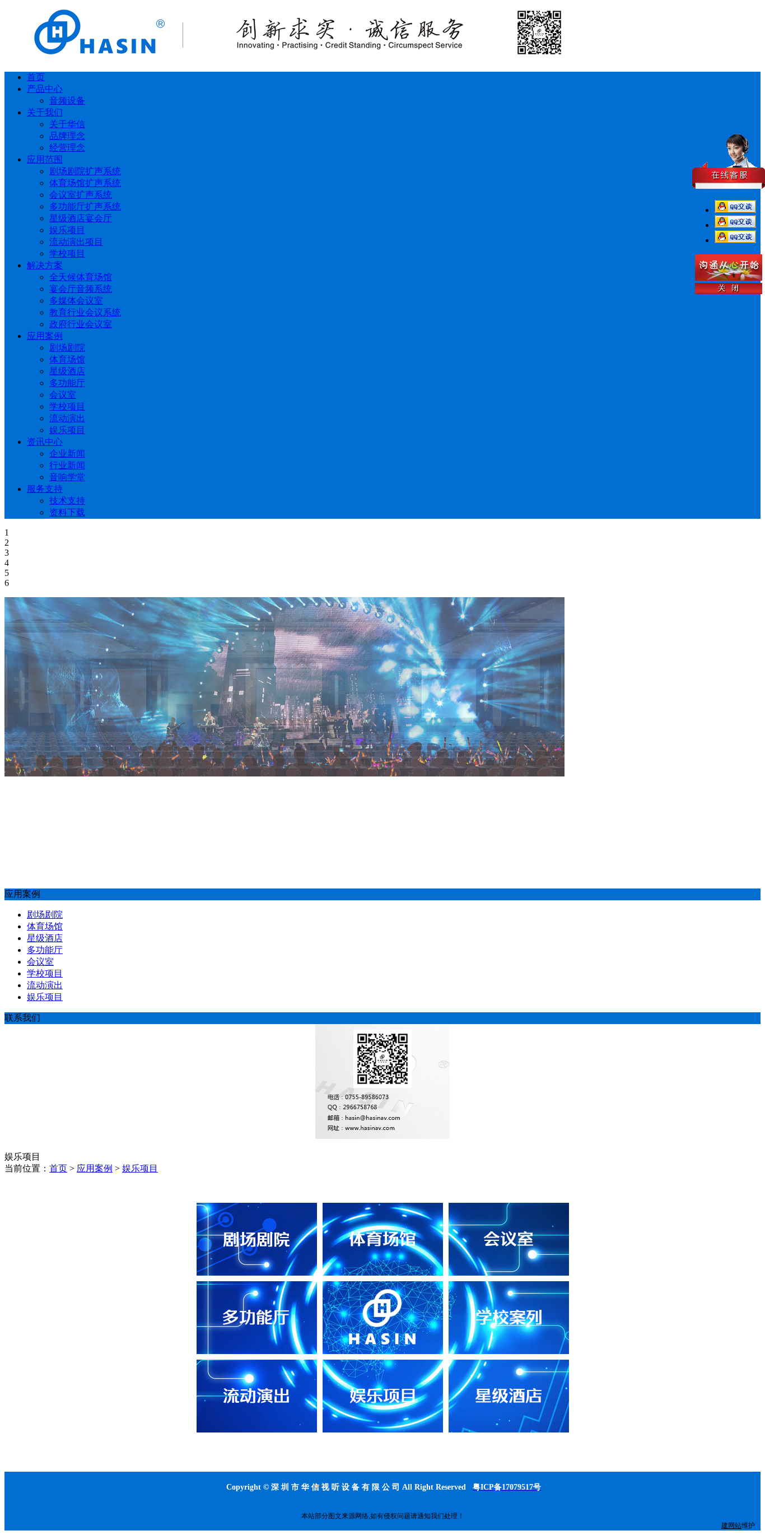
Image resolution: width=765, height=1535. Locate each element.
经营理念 (67, 147)
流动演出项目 (76, 241)
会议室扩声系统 (80, 194)
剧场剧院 (67, 347)
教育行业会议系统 (85, 312)
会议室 (62, 394)
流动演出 (67, 418)
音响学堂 (67, 477)
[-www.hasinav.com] (284, 57)
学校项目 (67, 253)
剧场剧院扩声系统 (85, 171)
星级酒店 (67, 371)
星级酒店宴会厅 (80, 218)
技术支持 (67, 500)
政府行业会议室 (80, 324)
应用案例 (95, 1168)
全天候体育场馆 (80, 277)
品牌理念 (67, 136)
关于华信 (67, 124)
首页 (58, 1168)
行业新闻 (67, 465)
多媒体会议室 (76, 300)
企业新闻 (67, 453)
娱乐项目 (67, 230)
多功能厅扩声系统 (85, 206)
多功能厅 (67, 383)
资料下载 (67, 512)
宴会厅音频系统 (80, 289)
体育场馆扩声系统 (85, 183)
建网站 (731, 1525)
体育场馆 (67, 359)
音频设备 (67, 100)
